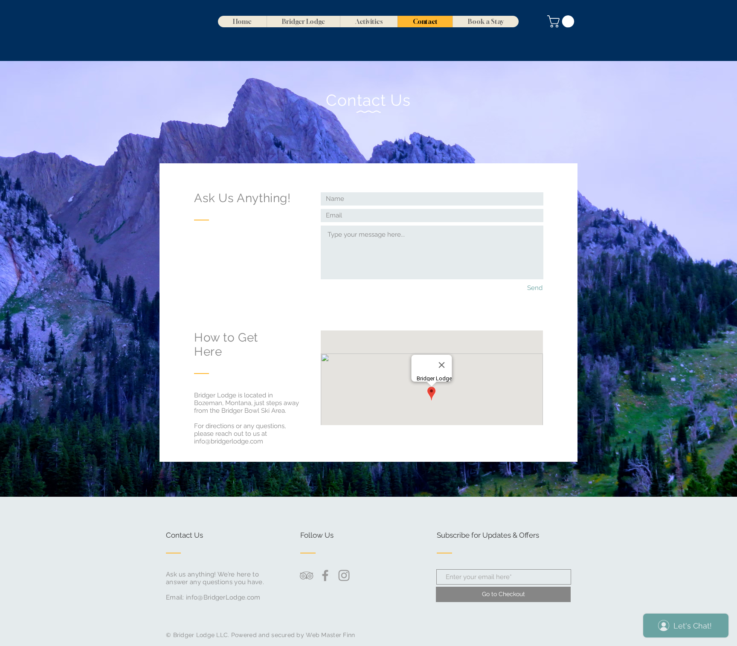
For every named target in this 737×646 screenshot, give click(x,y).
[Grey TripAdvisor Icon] (306, 575)
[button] (562, 21)
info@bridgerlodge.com (228, 441)
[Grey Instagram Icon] (344, 575)
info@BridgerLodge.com (223, 597)
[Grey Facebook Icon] (325, 575)
